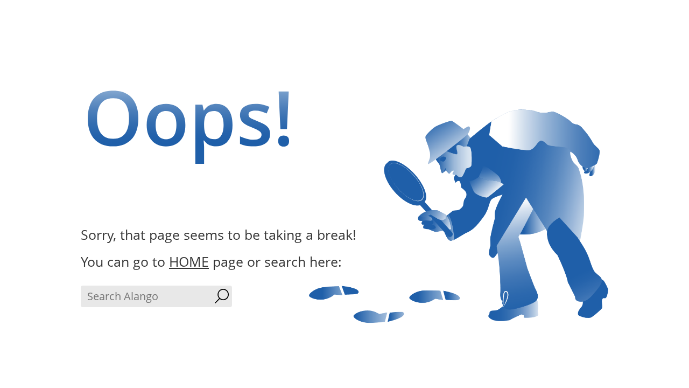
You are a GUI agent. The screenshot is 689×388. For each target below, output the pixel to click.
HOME (189, 261)
